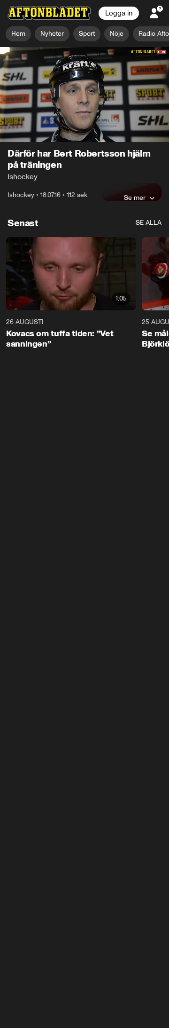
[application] (84, 94)
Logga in (118, 13)
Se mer (135, 198)
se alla (148, 223)
